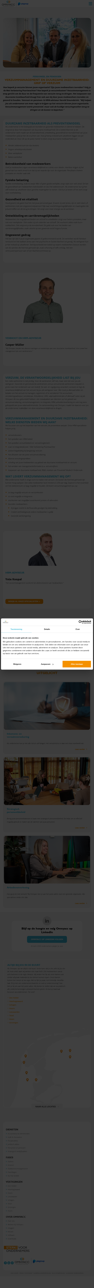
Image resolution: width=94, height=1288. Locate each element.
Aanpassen (45, 664)
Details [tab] (47, 629)
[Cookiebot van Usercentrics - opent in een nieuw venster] (80, 622)
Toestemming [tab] (16, 629)
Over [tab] (78, 629)
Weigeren (17, 664)
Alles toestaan (77, 664)
